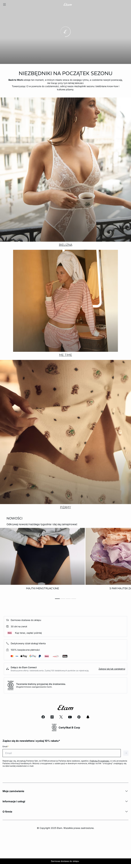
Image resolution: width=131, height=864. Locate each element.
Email (6, 746)
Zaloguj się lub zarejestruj (112, 668)
